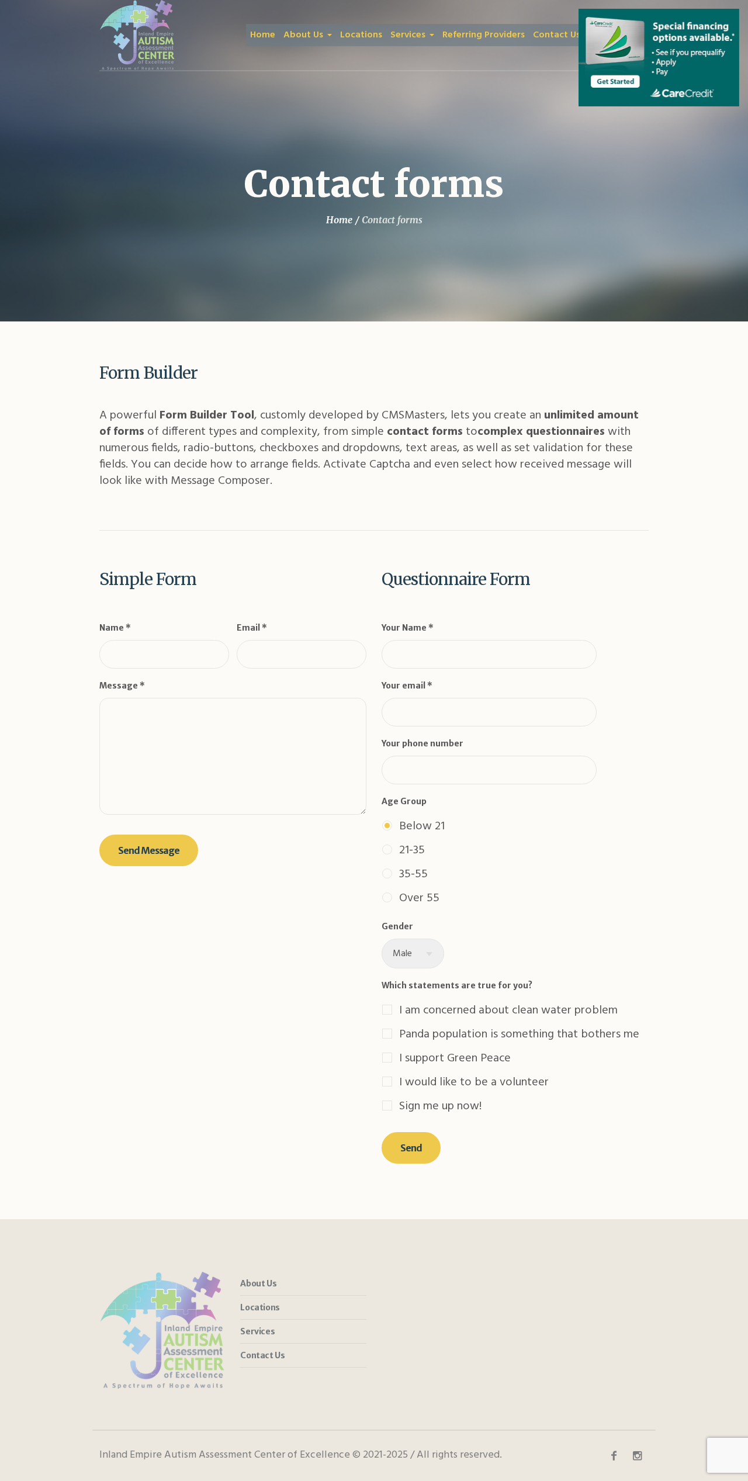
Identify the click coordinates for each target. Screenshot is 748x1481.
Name (115, 627)
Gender (397, 926)
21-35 (412, 850)
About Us (258, 1283)
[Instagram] (637, 1456)
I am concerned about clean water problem (508, 1010)
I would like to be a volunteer (474, 1082)
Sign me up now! (440, 1106)
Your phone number (422, 743)
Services (257, 1331)
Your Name (408, 627)
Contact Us (262, 1355)
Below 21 (422, 826)
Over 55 (419, 897)
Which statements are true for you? (457, 985)
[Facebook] (613, 1456)
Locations (259, 1307)
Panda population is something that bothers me (519, 1034)
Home (339, 220)
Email (252, 627)
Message (122, 685)
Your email (407, 685)
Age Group (404, 801)
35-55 (413, 874)
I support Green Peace (455, 1058)
